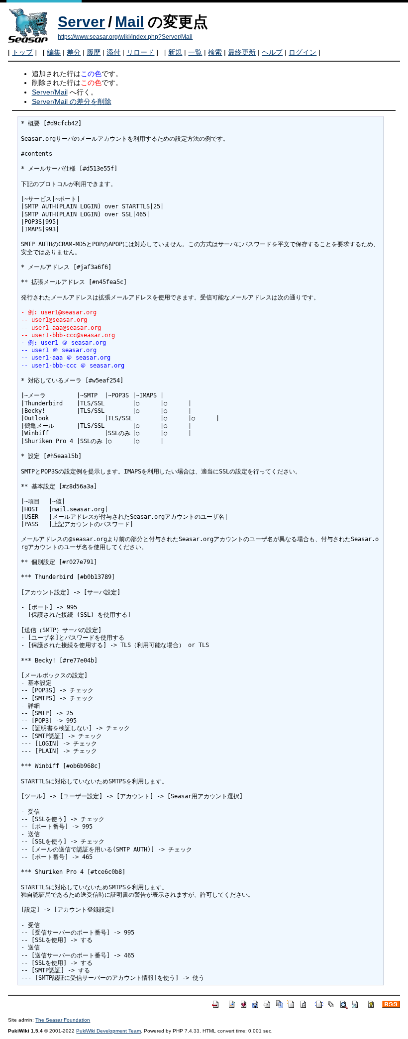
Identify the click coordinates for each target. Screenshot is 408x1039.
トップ (22, 52)
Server (81, 21)
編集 (54, 52)
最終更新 (242, 52)
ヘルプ (272, 52)
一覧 (195, 52)
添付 (113, 52)
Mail (129, 21)
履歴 (94, 52)
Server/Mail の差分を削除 (71, 101)
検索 (215, 52)
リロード (140, 52)
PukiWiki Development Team (108, 1031)
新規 (175, 52)
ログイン (302, 52)
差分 (74, 52)
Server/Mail (50, 92)
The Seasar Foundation (62, 1020)
